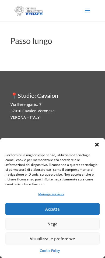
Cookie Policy (50, 250)
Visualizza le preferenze (52, 238)
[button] (97, 144)
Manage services (51, 194)
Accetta (52, 209)
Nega (52, 223)
